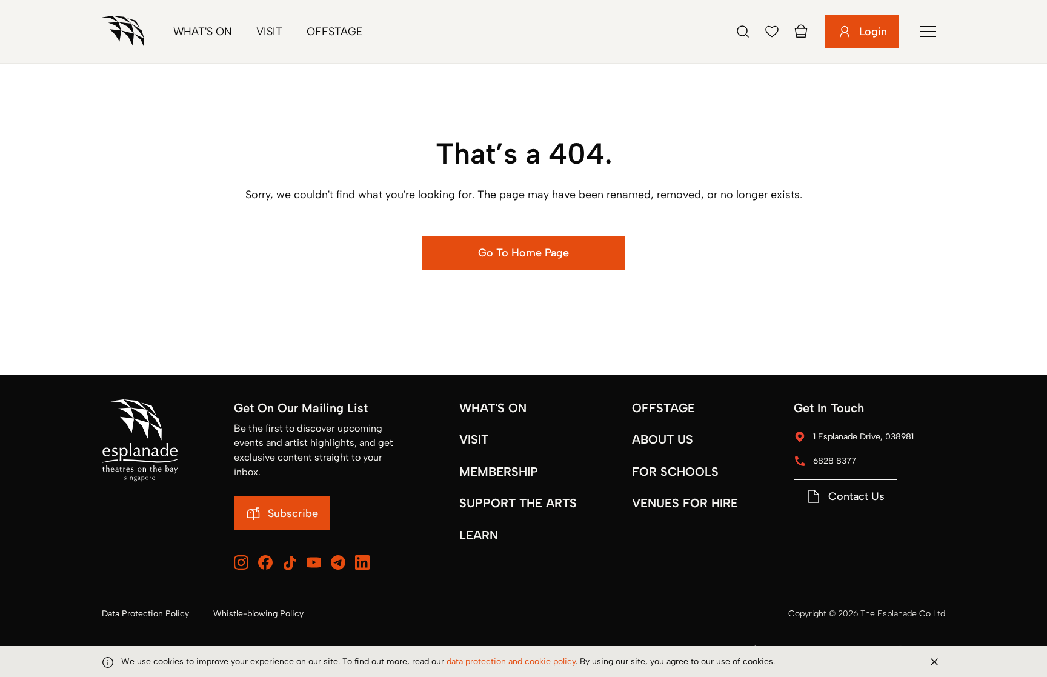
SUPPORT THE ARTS (518, 503)
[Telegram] (338, 562)
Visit (269, 31)
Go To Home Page (523, 252)
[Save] (772, 31)
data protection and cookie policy (511, 661)
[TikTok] (289, 563)
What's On (202, 31)
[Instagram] (241, 562)
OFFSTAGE (663, 408)
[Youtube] (314, 562)
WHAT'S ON (493, 408)
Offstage (335, 31)
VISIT (473, 439)
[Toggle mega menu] (928, 31)
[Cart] (801, 31)
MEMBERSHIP (498, 471)
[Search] (743, 31)
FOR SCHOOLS (675, 471)
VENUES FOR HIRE (685, 503)
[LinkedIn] (362, 562)
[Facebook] (265, 562)
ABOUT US (662, 439)
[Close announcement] (934, 662)
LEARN (478, 535)
